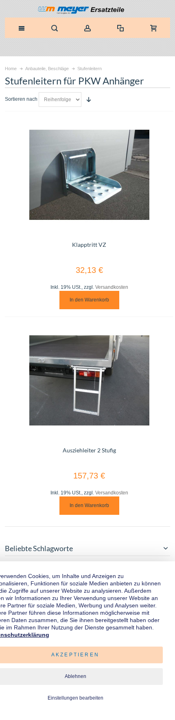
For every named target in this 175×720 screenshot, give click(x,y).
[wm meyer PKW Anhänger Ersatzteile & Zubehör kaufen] (87, 11)
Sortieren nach (21, 99)
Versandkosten (111, 287)
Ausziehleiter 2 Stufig (89, 450)
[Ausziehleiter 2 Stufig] (89, 380)
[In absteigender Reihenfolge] (89, 99)
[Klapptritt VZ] (89, 175)
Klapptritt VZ (89, 244)
